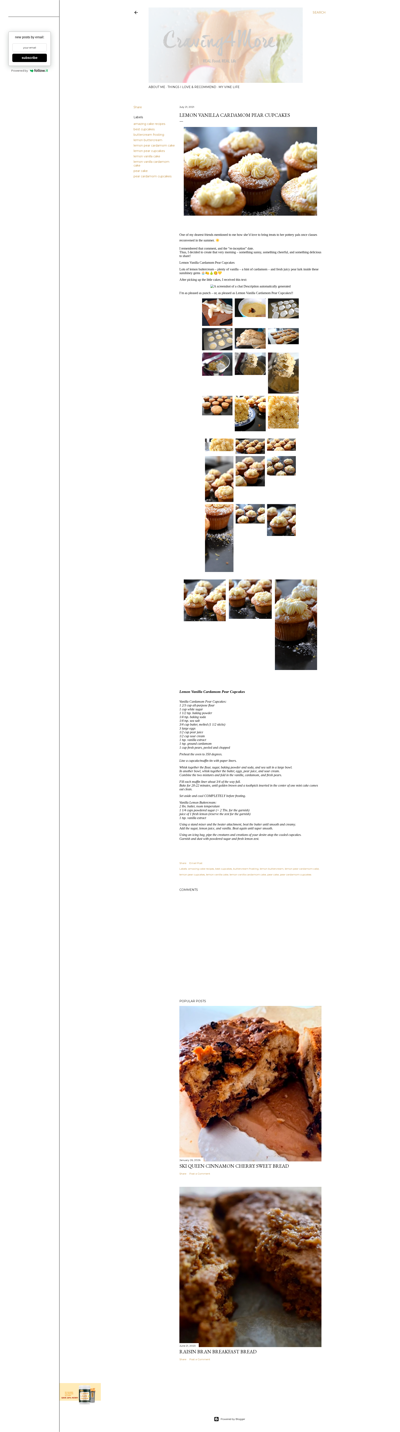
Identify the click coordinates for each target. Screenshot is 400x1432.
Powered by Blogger (233, 1419)
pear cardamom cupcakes (152, 176)
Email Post (195, 863)
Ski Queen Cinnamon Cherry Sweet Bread (234, 1166)
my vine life (229, 87)
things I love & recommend (192, 87)
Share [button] (138, 107)
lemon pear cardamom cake (154, 145)
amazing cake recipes (149, 124)
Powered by (19, 70)
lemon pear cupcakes (149, 151)
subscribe (30, 58)
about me (157, 87)
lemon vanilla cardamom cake (248, 874)
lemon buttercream (148, 140)
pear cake (141, 171)
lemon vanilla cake (147, 156)
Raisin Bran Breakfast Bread (218, 1351)
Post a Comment (199, 1173)
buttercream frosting (149, 135)
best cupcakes (144, 129)
